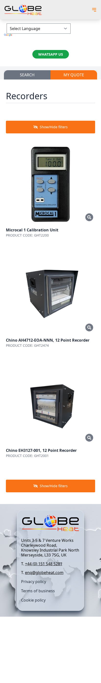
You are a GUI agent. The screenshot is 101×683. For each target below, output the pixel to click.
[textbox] (50, 556)
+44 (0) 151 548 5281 (43, 563)
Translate (50, 39)
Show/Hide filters (54, 127)
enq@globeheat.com (44, 572)
